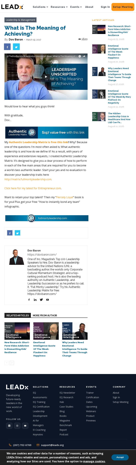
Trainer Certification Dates (92, 397)
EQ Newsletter (67, 392)
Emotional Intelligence (13, 336)
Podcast (64, 434)
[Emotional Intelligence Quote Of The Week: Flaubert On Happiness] (46, 331)
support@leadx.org (52, 445)
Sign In (105, 6)
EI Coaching (39, 429)
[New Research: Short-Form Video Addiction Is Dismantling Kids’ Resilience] (17, 331)
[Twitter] (42, 299)
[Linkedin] (36, 299)
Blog (62, 411)
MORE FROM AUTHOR (45, 315)
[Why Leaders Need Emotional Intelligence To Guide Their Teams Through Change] (75, 331)
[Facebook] (30, 299)
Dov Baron (16, 39)
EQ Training (39, 402)
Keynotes (38, 434)
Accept (120, 457)
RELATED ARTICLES (17, 315)
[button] (9, 426)
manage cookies (94, 461)
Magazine (65, 420)
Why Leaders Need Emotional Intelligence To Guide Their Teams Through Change (74, 349)
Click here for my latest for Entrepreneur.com (32, 188)
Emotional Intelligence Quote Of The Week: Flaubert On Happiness (44, 349)
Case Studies (66, 406)
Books (63, 415)
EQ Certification (41, 406)
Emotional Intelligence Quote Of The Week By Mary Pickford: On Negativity (119, 97)
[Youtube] (48, 299)
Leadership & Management (20, 19)
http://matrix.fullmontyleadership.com (27, 179)
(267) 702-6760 (22, 445)
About (89, 6)
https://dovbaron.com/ (42, 254)
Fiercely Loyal (64, 197)
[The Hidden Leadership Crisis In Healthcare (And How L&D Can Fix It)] (98, 116)
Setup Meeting (123, 6)
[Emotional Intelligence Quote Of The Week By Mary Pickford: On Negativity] (98, 94)
